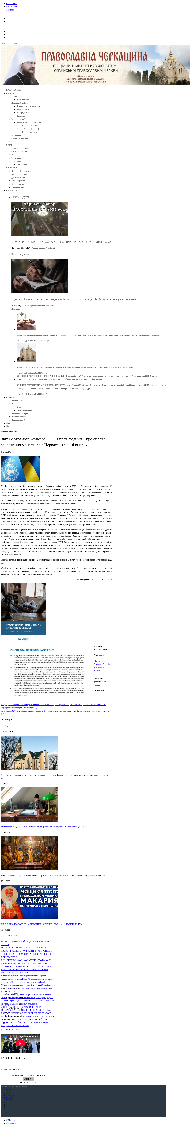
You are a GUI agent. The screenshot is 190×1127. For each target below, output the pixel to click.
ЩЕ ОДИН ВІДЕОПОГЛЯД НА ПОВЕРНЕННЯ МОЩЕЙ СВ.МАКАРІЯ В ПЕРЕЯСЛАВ (41, 924)
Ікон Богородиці (18, 181)
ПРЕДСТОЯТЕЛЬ (13, 90)
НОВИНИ (10, 397)
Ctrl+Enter (28, 1079)
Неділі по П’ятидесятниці (22, 171)
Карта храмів (17, 161)
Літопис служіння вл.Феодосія (29, 106)
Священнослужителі (19, 139)
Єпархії (8, 1093)
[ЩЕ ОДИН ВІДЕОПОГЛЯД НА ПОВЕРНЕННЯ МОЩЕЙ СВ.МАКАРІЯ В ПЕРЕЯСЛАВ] (29, 918)
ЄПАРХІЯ (10, 93)
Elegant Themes (10, 1086)
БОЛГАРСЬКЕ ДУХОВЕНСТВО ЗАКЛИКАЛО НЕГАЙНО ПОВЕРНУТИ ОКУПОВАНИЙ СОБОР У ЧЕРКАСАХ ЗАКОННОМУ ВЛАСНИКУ (75, 367)
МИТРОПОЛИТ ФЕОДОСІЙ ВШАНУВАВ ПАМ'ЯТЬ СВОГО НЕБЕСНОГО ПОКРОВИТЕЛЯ (28, 954)
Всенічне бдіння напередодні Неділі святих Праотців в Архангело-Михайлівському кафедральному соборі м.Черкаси (53, 875)
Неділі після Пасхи (19, 174)
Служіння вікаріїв (24, 410)
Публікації (50, 248)
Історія (14, 96)
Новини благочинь (19, 417)
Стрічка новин (12, 7)
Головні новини (38, 248)
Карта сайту (11, 3)
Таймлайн (10, 10)
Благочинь (10, 1097)
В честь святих (17, 184)
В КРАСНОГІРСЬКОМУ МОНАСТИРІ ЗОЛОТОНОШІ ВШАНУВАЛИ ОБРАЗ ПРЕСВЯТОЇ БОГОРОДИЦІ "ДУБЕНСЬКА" (26, 963)
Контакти (15, 142)
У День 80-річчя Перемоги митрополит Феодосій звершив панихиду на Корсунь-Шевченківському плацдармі (28, 1000)
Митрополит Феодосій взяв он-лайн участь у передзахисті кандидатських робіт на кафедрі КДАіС (44, 827)
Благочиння (16, 158)
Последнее (15, 309)
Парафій (9, 1099)
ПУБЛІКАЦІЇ (11, 191)
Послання (21, 116)
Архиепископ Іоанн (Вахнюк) (29, 122)
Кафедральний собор (20, 148)
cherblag (22, 341)
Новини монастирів (19, 414)
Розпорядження (23, 113)
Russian (97, 685)
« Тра (3, 1023)
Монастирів (10, 1095)
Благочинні (16, 135)
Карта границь (23, 165)
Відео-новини (22, 407)
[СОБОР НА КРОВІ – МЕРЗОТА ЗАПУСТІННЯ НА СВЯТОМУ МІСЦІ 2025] (39, 235)
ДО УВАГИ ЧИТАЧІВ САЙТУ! (15, 941)
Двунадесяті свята (19, 178)
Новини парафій (18, 420)
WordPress (26, 1086)
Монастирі (15, 155)
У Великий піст (17, 187)
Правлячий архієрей (19, 103)
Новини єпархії (17, 404)
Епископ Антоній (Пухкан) (28, 129)
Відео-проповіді (23, 109)
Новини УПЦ (16, 401)
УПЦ (8, 1092)
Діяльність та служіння (31, 126)
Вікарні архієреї (18, 119)
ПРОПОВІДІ (11, 168)
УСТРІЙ (9, 145)
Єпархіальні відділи (19, 152)
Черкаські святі (23, 100)
